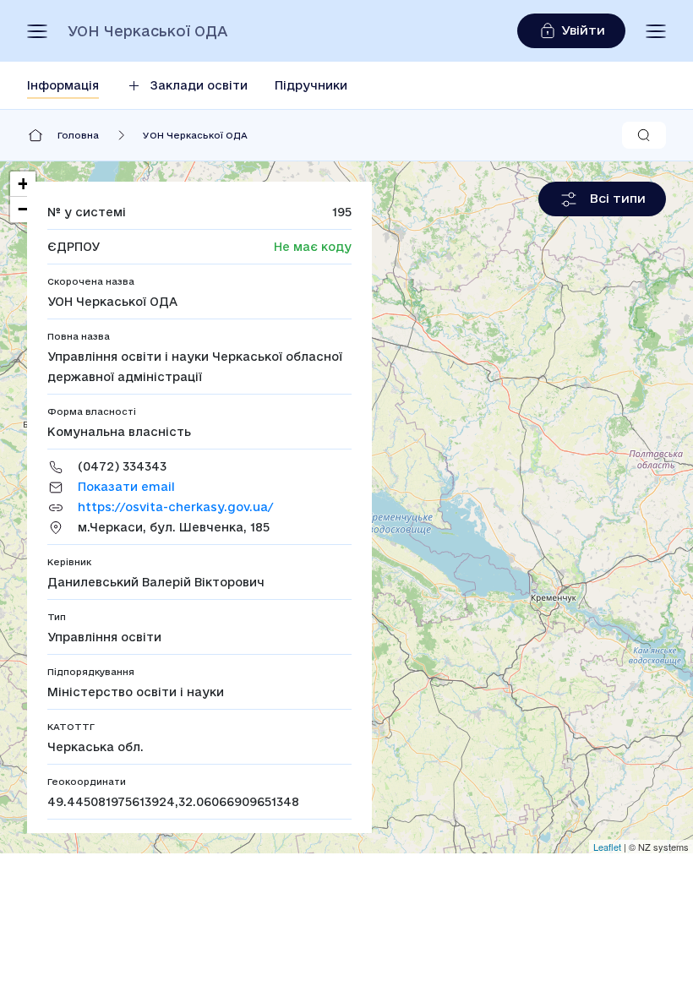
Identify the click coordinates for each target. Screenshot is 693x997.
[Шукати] (644, 135)
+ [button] (23, 183)
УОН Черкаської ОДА (147, 31)
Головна (78, 135)
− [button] (23, 209)
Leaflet (607, 846)
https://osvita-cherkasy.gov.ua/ (175, 507)
